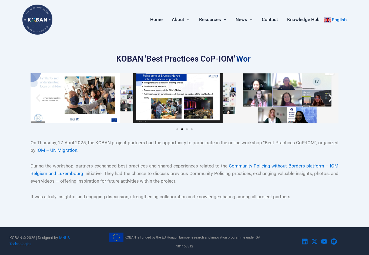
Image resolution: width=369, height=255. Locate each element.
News (241, 19)
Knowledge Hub (303, 19)
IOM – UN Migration (56, 150)
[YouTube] (324, 241)
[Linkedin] (304, 241)
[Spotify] (334, 241)
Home (156, 19)
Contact (270, 19)
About (178, 19)
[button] (38, 98)
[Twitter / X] (314, 241)
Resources (210, 19)
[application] (187, 19)
